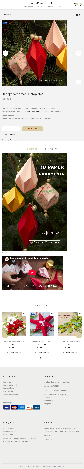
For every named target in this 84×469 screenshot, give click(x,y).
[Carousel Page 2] (43, 358)
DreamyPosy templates (42, 3)
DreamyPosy (17, 438)
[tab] (32, 148)
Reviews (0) (51, 148)
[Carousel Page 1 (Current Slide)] (40, 358)
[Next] (78, 53)
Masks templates (9, 431)
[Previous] (5, 53)
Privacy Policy (58, 466)
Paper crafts (8, 434)
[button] (9, 134)
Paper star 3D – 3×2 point (42, 341)
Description (32, 148)
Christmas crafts (16, 140)
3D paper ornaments (36, 111)
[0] (75, 4)
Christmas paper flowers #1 (14, 341)
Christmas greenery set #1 (70, 341)
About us (47, 435)
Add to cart (32, 129)
